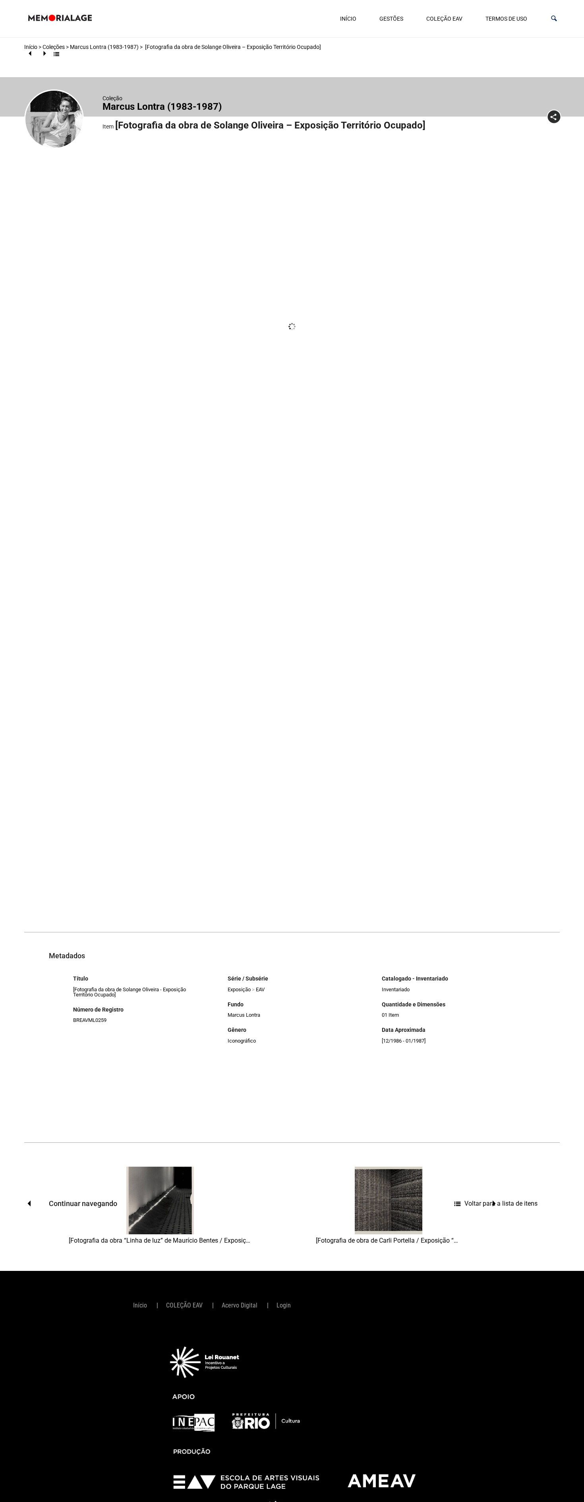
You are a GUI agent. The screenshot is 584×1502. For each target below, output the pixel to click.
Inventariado (396, 989)
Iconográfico (242, 1041)
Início (348, 19)
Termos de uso (506, 19)
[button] (554, 18)
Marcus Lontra (244, 1015)
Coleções (54, 47)
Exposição (239, 989)
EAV (260, 989)
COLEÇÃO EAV (444, 19)
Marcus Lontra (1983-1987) (104, 47)
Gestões (391, 19)
